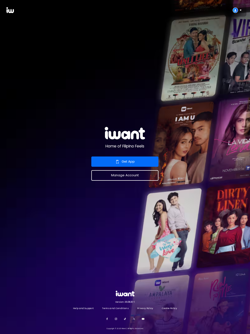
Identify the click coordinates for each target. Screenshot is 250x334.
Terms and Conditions (115, 308)
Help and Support (83, 308)
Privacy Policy (145, 308)
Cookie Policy (169, 308)
